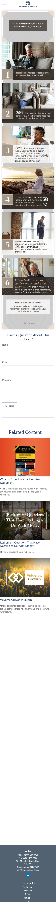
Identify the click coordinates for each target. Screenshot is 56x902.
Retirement (28, 887)
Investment (28, 890)
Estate (28, 894)
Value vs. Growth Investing (16, 600)
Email (5, 362)
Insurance (28, 897)
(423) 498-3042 (31, 855)
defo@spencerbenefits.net (28, 870)
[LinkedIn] (28, 875)
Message (6, 380)
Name (5, 344)
